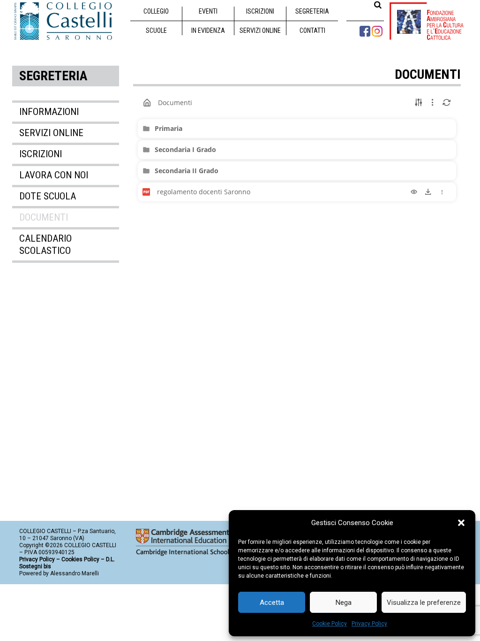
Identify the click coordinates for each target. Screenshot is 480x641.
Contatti (312, 30)
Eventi (208, 11)
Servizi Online (260, 30)
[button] (461, 522)
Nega (344, 602)
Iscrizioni (260, 11)
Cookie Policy (329, 623)
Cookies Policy (80, 559)
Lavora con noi (53, 175)
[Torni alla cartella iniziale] (147, 103)
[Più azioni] (442, 192)
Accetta (272, 602)
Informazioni (49, 111)
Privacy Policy (369, 623)
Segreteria (312, 11)
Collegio (156, 11)
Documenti (43, 217)
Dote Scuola (47, 196)
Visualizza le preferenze (424, 602)
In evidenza (208, 30)
